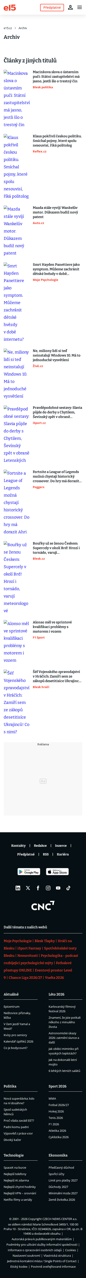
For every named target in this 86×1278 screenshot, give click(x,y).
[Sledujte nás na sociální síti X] (28, 888)
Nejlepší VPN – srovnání (20, 1193)
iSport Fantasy (29, 948)
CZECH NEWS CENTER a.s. (59, 1219)
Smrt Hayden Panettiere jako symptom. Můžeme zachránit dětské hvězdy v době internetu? (56, 269)
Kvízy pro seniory (15, 1035)
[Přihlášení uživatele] (70, 7)
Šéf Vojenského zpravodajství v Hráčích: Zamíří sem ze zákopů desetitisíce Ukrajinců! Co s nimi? (57, 676)
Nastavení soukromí (26, 1255)
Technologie (14, 1155)
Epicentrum (11, 1006)
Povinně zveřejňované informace (53, 1266)
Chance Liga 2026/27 (25, 978)
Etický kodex (19, 1266)
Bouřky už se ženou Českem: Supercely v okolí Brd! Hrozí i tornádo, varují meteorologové (56, 548)
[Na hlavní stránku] (10, 7)
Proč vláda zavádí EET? (19, 1120)
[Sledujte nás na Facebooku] (38, 888)
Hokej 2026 (56, 1111)
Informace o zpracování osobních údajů (35, 1250)
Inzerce (61, 846)
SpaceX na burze (15, 1167)
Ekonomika (58, 1155)
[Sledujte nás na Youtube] (58, 888)
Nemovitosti (27, 956)
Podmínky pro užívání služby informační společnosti (41, 1244)
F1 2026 (54, 1124)
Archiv (23, 28)
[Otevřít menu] (79, 7)
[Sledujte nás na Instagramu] (48, 888)
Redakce (40, 846)
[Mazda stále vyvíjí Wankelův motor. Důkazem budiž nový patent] (17, 231)
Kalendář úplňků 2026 (18, 1041)
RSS (46, 854)
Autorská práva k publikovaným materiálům (42, 1239)
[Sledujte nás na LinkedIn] (18, 888)
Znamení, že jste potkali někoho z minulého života (64, 1022)
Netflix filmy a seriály (18, 1200)
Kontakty (18, 846)
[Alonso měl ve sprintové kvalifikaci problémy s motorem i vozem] (17, 642)
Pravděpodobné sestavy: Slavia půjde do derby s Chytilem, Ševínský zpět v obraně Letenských (57, 412)
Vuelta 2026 (54, 978)
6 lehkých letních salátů (64, 1071)
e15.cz (8, 28)
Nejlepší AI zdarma (16, 1180)
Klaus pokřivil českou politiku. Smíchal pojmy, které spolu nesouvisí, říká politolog (57, 140)
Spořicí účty (56, 1174)
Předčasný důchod (61, 1167)
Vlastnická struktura (57, 1255)
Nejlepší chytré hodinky (20, 1187)
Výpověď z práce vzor (18, 1133)
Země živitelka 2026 (62, 1200)
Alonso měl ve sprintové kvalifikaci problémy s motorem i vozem (52, 626)
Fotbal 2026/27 (59, 1105)
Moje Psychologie (18, 941)
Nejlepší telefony (15, 1174)
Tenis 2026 (56, 1118)
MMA (52, 1098)
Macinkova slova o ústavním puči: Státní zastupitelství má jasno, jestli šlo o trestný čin (56, 76)
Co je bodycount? (16, 1048)
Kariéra (63, 854)
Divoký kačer (12, 1140)
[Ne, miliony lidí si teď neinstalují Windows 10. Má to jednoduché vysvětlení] (17, 374)
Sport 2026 (58, 1086)
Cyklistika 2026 (59, 1137)
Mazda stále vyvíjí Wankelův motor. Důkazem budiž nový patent (55, 212)
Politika (10, 1086)
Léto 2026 (56, 994)
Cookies (70, 1250)
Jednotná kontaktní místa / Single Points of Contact (42, 1261)
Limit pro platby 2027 (63, 1180)
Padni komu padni (16, 1127)
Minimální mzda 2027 (63, 1193)
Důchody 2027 (58, 1187)
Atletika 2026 (57, 1131)
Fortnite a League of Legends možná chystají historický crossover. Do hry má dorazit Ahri (56, 476)
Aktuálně (11, 994)
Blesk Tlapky (45, 941)
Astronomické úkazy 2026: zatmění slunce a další (64, 1037)
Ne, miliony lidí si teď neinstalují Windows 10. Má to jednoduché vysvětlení (56, 355)
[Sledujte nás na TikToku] (68, 888)
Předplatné (26, 854)
